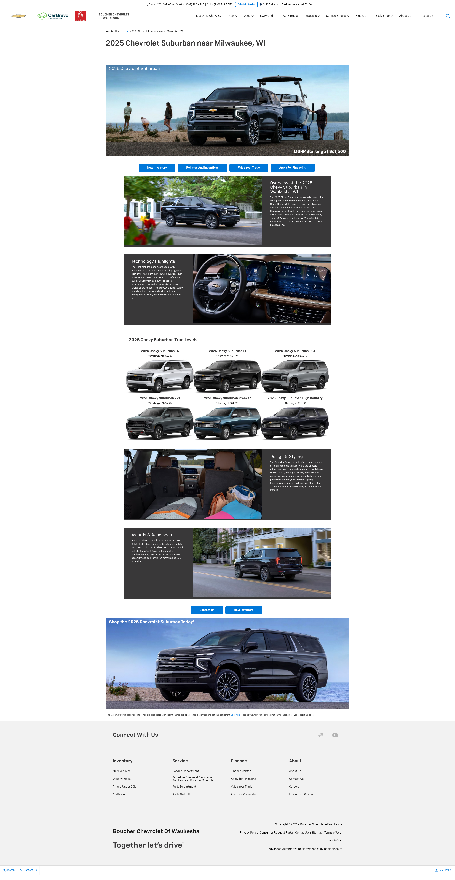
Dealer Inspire (333, 849)
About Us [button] (405, 17)
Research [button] (426, 17)
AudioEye (335, 840)
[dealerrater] (321, 735)
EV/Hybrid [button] (266, 17)
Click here (235, 715)
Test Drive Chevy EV (208, 16)
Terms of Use (332, 832)
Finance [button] (361, 17)
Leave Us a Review (301, 794)
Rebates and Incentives (202, 167)
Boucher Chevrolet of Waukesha (321, 824)
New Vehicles (121, 771)
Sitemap (317, 832)
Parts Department (184, 786)
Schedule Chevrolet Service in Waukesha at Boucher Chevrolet (193, 779)
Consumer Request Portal (276, 832)
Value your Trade (249, 167)
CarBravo (119, 794)
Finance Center (241, 771)
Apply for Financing (292, 167)
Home (125, 31)
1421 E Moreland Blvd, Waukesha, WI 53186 (287, 4)
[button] (448, 16)
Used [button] (247, 17)
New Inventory (157, 167)
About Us (295, 771)
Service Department (185, 771)
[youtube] (335, 735)
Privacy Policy (249, 832)
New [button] (232, 17)
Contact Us (207, 610)
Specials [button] (311, 17)
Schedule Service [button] (246, 4)
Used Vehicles (122, 779)
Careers (294, 786)
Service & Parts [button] (336, 17)
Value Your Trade (241, 786)
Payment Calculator (244, 794)
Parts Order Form (183, 794)
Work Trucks (290, 16)
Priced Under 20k (124, 786)
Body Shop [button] (382, 17)
